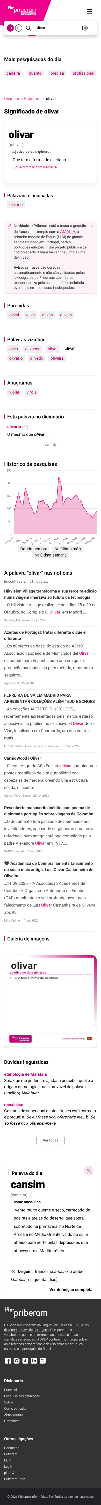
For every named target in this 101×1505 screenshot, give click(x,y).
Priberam (11, 1454)
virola (32, 392)
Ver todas (50, 1140)
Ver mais (51, 444)
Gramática (11, 1421)
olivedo (36, 358)
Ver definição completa (70, 1289)
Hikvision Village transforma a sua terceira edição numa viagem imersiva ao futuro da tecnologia (50, 594)
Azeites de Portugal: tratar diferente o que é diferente (44, 635)
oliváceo (32, 348)
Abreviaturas (13, 1415)
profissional (83, 73)
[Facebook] (8, 1363)
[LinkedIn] (34, 1363)
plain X (9, 1473)
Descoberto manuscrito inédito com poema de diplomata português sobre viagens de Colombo (48, 810)
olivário (16, 204)
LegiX (8, 1467)
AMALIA (67, 231)
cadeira (13, 73)
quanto (35, 73)
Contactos (11, 1448)
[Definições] (85, 28)
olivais (66, 314)
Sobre (8, 1402)
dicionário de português (26, 1330)
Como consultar (16, 1409)
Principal (10, 1390)
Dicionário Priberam (22, 98)
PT (10, 28)
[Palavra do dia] (88, 1170)
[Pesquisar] (28, 28)
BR (18, 28)
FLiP (7, 1461)
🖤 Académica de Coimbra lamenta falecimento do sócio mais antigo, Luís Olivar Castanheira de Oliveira (48, 869)
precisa (57, 73)
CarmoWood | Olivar (22, 758)
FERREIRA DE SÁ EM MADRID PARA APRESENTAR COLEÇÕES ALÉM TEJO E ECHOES (49, 698)
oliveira (57, 358)
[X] (43, 1363)
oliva (30, 314)
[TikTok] (25, 1363)
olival (14, 314)
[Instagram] (16, 1363)
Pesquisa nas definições (22, 1396)
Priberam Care (14, 1479)
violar (14, 392)
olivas (47, 314)
